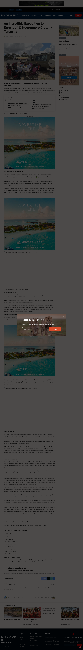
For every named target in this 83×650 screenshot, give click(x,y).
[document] (41, 325)
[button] (63, 316)
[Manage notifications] (80, 647)
